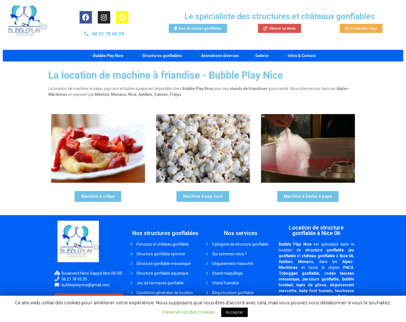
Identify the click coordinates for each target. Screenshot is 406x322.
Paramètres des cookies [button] (188, 312)
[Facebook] (86, 17)
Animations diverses (220, 55)
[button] (198, 28)
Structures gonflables (162, 55)
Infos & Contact (302, 55)
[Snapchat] (122, 17)
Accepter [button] (234, 312)
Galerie (261, 55)
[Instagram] (104, 17)
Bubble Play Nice (108, 55)
